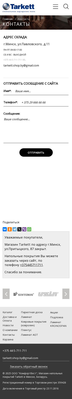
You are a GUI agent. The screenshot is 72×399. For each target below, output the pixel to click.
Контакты (9, 334)
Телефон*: (10, 102)
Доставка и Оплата (10, 318)
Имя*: (7, 91)
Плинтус (26, 330)
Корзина (8, 339)
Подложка (56, 317)
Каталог (7, 312)
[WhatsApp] (29, 229)
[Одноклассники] (10, 229)
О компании (10, 330)
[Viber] (24, 229)
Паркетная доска (31, 312)
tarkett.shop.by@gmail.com (21, 65)
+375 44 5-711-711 (15, 351)
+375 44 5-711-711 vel (14, 59)
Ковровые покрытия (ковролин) (33, 323)
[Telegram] (14, 229)
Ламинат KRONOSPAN (58, 323)
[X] (19, 229)
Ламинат (26, 317)
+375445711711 (31, 265)
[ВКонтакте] (5, 229)
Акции (54, 312)
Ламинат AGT (29, 334)
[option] (23, 294)
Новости (8, 325)
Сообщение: (11, 113)
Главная (8, 19)
